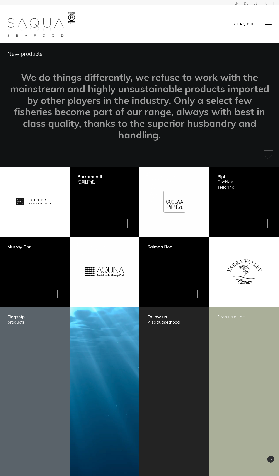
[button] (268, 151)
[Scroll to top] (270, 459)
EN (236, 3)
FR (265, 3)
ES (255, 3)
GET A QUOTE (243, 24)
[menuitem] (245, 24)
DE (246, 3)
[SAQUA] (41, 24)
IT (273, 3)
